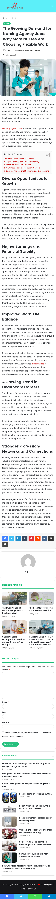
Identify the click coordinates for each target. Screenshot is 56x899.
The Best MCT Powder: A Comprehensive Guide (41, 609)
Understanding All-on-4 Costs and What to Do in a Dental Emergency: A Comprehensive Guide (41, 641)
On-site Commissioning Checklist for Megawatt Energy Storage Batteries (26, 765)
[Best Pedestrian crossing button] (9, 798)
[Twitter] (11, 538)
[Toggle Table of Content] (46, 155)
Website (5, 722)
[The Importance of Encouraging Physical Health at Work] (14, 598)
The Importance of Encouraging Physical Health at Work (13, 610)
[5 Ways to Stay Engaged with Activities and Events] (9, 857)
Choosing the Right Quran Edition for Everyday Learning (35, 831)
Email (5, 712)
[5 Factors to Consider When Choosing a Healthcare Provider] (9, 846)
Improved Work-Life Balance (18, 165)
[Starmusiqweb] (15, 6)
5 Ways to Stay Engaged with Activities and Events (33, 855)
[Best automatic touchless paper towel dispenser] (9, 822)
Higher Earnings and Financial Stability (22, 162)
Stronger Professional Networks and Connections (27, 171)
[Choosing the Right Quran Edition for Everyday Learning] (9, 834)
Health (14, 18)
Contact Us (31, 889)
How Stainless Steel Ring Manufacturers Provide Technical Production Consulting (26, 867)
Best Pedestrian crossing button (35, 794)
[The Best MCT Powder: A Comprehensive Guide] (41, 598)
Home (7, 18)
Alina (8, 51)
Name (5, 702)
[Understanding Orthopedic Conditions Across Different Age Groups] (14, 627)
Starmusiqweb (46, 884)
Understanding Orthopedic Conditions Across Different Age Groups (13, 641)
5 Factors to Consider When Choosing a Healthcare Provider (35, 843)
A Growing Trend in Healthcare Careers (23, 168)
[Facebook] (5, 538)
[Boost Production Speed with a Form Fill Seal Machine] (9, 810)
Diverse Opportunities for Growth (19, 159)
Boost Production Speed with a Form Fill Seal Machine (34, 807)
